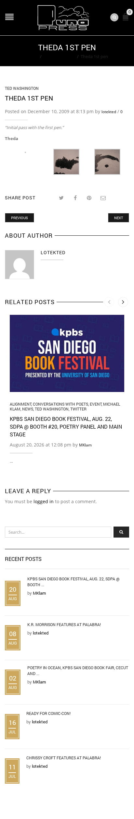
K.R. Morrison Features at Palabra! (64, 624)
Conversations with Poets (60, 404)
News (27, 408)
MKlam (85, 445)
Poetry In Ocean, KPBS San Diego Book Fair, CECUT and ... (77, 670)
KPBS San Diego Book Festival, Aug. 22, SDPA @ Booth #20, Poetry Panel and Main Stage (66, 426)
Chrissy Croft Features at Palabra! (63, 757)
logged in (44, 501)
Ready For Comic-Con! (48, 713)
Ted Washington (59, 56)
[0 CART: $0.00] (127, 20)
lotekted (108, 111)
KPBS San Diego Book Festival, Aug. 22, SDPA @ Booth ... (73, 581)
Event (95, 404)
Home (32, 56)
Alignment (20, 404)
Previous (19, 217)
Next (118, 217)
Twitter (78, 408)
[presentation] (109, 302)
